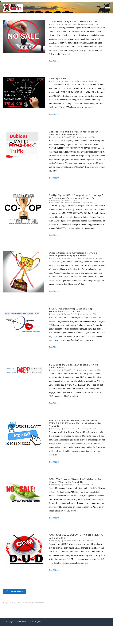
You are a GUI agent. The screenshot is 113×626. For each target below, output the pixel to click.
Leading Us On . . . (60, 78)
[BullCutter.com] (13, 7)
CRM (83, 541)
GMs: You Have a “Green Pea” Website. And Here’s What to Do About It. (75, 480)
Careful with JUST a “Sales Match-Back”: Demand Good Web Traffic (74, 133)
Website (91, 24)
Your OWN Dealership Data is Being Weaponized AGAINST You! (70, 310)
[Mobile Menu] (107, 7)
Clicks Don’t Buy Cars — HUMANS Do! (73, 21)
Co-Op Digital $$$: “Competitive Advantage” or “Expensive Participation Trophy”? (76, 196)
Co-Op (62, 202)
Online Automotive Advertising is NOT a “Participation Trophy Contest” (73, 254)
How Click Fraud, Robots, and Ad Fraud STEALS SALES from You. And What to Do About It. (75, 423)
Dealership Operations (72, 202)
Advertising (84, 24)
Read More (54, 61)
